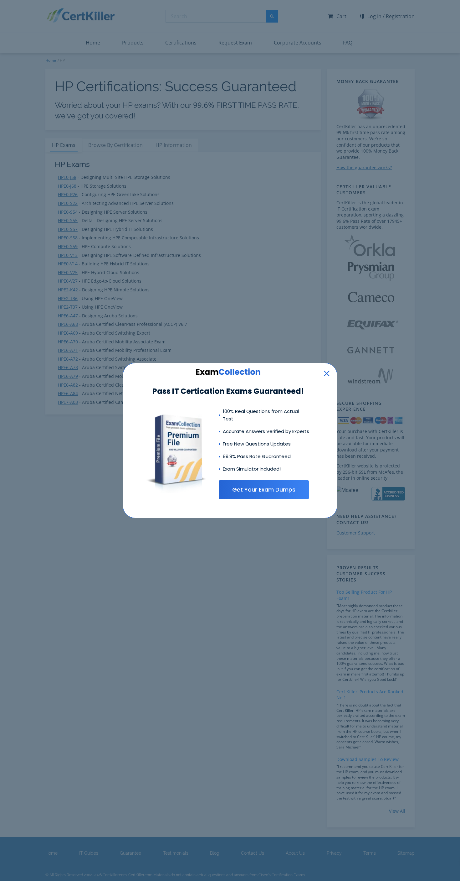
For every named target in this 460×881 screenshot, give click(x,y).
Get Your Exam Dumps (263, 489)
